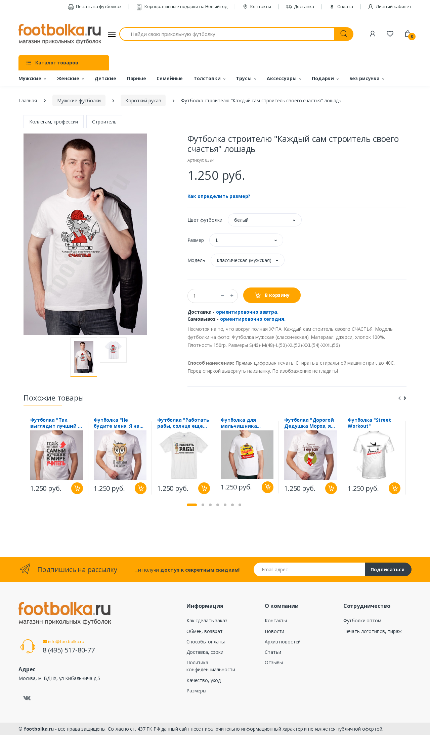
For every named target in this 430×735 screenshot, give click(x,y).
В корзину (276, 295)
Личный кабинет (393, 6)
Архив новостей (283, 641)
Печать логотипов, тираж (372, 631)
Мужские (29, 78)
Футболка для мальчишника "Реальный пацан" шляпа (244, 423)
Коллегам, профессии (53, 121)
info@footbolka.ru (65, 641)
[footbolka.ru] (59, 34)
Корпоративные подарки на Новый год (185, 6)
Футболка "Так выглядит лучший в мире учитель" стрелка (55, 423)
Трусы (243, 78)
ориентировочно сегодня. (253, 319)
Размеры (196, 690)
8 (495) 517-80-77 (69, 649)
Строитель (104, 121)
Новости (274, 631)
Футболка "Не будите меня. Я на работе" (116, 423)
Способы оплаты (205, 641)
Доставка (303, 6)
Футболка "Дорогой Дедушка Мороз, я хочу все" (309, 423)
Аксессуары (282, 78)
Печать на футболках (98, 6)
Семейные (170, 78)
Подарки (323, 78)
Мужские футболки (79, 100)
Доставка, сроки (204, 652)
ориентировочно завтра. (247, 312)
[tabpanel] (56, 458)
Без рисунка (364, 78)
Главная (27, 100)
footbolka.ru (39, 729)
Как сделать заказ (206, 620)
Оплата (344, 6)
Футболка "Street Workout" (369, 423)
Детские (105, 78)
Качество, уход (203, 680)
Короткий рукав (143, 100)
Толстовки (207, 78)
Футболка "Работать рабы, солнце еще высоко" (183, 423)
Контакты (260, 6)
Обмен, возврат (204, 631)
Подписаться (387, 569)
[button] (265, 219)
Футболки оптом (362, 620)
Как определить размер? (219, 196)
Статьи (273, 652)
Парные (136, 78)
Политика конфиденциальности (210, 666)
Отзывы (274, 662)
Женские (68, 78)
